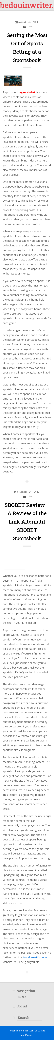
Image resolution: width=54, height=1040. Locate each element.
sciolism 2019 (31, 1031)
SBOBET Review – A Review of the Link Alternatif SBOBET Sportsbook (27, 521)
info (29, 26)
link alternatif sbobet (35, 957)
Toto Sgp (21, 996)
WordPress (26, 1035)
